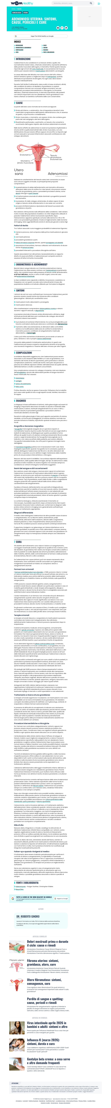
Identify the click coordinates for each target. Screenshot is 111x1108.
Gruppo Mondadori (64, 1103)
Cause (45, 45)
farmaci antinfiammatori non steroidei (29, 572)
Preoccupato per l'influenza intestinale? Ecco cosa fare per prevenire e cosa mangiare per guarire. (47, 1032)
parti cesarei (33, 193)
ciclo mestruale (37, 69)
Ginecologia (16, 12)
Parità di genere (33, 1101)
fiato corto (19, 387)
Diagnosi (45, 50)
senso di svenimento (23, 384)
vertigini (18, 381)
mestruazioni (40, 71)
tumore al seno (27, 247)
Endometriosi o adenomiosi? (23, 47)
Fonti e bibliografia (48, 52)
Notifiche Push (50, 1101)
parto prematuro (29, 801)
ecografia (18, 429)
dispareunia (39, 311)
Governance (54, 1103)
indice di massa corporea (25, 243)
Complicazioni (19, 50)
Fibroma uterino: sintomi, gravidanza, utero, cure (43, 962)
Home (13, 9)
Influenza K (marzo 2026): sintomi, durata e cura (43, 1041)
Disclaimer (42, 1101)
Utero (25, 12)
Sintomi (45, 47)
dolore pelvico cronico (48, 309)
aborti (18, 193)
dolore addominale (44, 339)
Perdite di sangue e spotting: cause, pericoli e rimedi (45, 1000)
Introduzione (19, 45)
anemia (55, 475)
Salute (19, 9)
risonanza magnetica (24, 447)
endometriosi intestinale (25, 276)
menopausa (51, 77)
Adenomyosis (21, 887)
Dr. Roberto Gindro (18, 27)
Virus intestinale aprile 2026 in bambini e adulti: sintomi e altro (47, 1024)
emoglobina (21, 372)
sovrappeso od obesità (54, 243)
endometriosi (51, 270)
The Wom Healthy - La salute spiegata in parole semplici (22, 3)
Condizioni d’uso (60, 1101)
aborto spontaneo (43, 801)
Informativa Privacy (72, 1101)
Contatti (25, 1101)
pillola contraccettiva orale (45, 644)
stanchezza (20, 378)
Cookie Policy (91, 1101)
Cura (17, 52)
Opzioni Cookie (45, 1103)
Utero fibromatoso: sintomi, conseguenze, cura (44, 981)
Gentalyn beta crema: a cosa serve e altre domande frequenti (48, 1061)
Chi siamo (19, 1101)
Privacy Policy (83, 1101)
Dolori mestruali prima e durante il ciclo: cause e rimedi (47, 943)
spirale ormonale (28, 630)
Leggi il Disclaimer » (88, 1091)
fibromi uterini (38, 786)
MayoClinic (20, 889)
